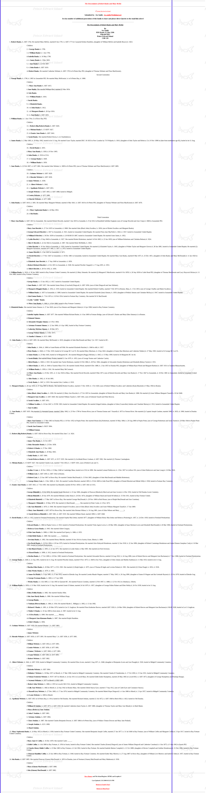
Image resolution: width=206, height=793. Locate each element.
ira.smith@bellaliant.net (112, 15)
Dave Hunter (88, 776)
